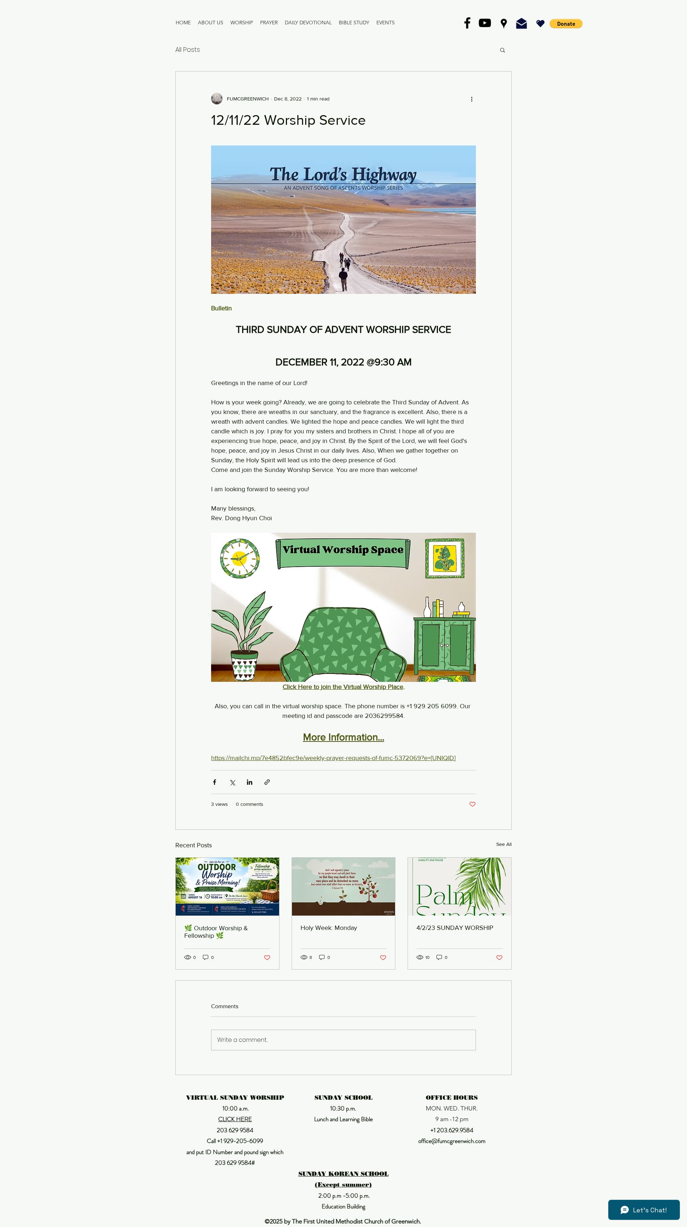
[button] (566, 23)
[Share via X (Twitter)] (232, 782)
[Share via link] (267, 782)
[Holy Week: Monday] (343, 887)
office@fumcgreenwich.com (452, 1141)
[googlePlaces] (504, 23)
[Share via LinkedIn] (249, 782)
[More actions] (471, 98)
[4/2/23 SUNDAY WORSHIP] (459, 887)
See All (504, 844)
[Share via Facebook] (214, 782)
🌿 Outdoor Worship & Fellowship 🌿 (216, 932)
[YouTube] (484, 22)
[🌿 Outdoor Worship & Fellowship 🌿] (227, 887)
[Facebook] (467, 22)
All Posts (187, 49)
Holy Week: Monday (329, 927)
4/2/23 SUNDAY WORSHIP (454, 927)
